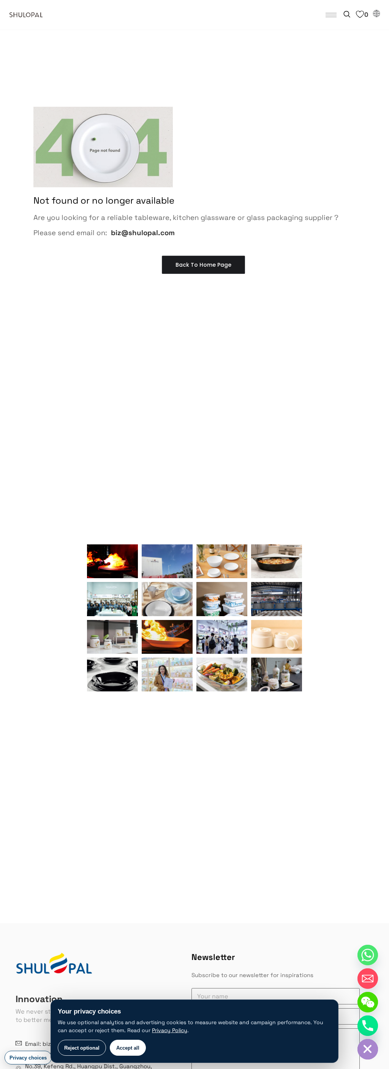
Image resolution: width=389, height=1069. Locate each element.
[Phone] (367, 1025)
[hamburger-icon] (331, 15)
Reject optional (82, 1048)
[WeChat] (367, 1002)
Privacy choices (28, 1058)
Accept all (127, 1048)
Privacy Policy (169, 1030)
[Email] (367, 978)
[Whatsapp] (367, 955)
